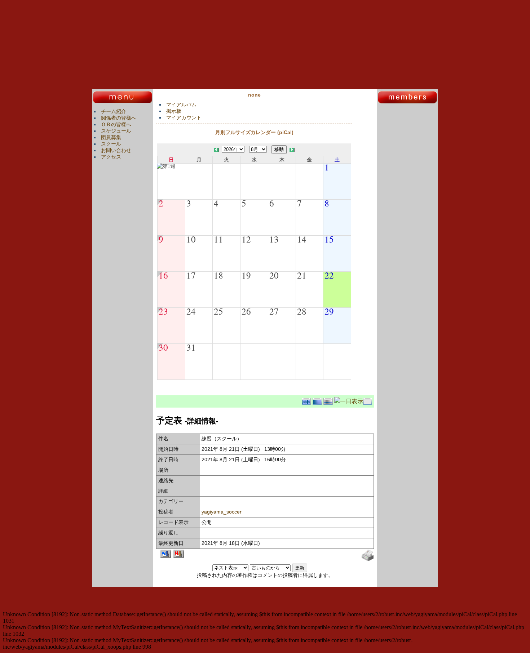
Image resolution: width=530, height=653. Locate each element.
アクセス (111, 157)
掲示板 (173, 111)
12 (246, 239)
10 (191, 239)
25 (218, 311)
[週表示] (328, 400)
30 (163, 347)
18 (218, 275)
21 (301, 275)
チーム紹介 (113, 111)
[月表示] (318, 400)
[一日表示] (348, 400)
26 (246, 311)
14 (301, 239)
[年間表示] (307, 400)
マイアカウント (184, 117)
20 (274, 275)
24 (191, 311)
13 (274, 239)
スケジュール (116, 131)
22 (329, 275)
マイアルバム (181, 104)
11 (218, 239)
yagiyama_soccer (222, 512)
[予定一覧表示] (368, 400)
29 (329, 311)
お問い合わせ (116, 150)
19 (246, 275)
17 (191, 275)
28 (301, 311)
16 (163, 275)
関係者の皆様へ (118, 118)
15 (329, 239)
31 (191, 347)
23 (163, 311)
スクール (111, 144)
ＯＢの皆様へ (116, 124)
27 (274, 311)
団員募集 (111, 137)
